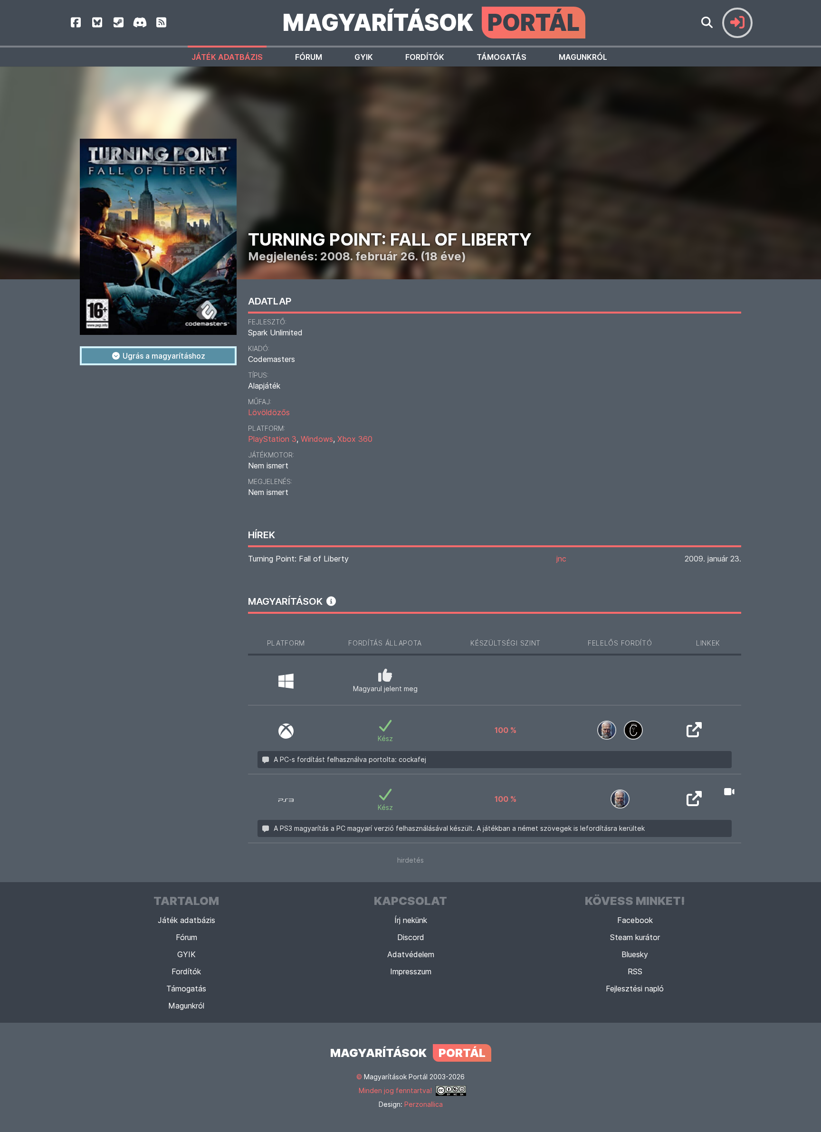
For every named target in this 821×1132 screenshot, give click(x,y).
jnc (561, 558)
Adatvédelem (410, 954)
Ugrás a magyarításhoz (163, 356)
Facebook (635, 920)
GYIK (363, 57)
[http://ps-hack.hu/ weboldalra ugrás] (694, 801)
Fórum (308, 57)
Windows (317, 439)
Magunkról (583, 57)
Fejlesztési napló (635, 988)
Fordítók (424, 57)
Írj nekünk (410, 920)
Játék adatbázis (227, 57)
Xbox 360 (354, 439)
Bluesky (634, 954)
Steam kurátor (635, 937)
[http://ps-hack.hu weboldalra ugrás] (694, 732)
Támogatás (501, 57)
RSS (635, 971)
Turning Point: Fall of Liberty (298, 558)
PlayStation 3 (272, 439)
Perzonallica (423, 1104)
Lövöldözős (269, 412)
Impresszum (410, 971)
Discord (410, 937)
